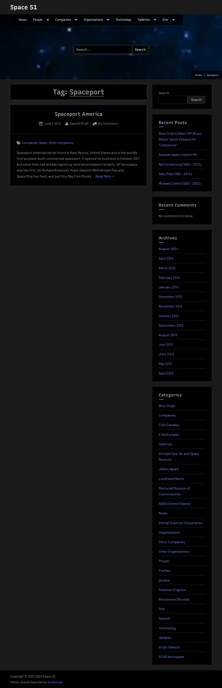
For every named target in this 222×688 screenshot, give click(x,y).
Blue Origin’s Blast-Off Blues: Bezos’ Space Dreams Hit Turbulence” (180, 139)
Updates (165, 637)
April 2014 (166, 258)
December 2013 (170, 296)
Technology (123, 19)
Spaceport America (79, 114)
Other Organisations (174, 551)
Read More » (104, 176)
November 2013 (170, 306)
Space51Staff (79, 123)
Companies (63, 19)
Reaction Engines (172, 590)
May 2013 (165, 364)
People (37, 19)
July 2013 (166, 344)
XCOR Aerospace (171, 656)
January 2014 (169, 287)
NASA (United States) (174, 503)
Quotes (164, 580)
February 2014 (169, 277)
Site (165, 19)
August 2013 (168, 335)
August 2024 (168, 249)
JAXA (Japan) (169, 469)
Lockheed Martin (171, 478)
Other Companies (61, 143)
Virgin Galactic (169, 647)
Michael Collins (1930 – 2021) (179, 183)
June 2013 (166, 354)
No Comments (108, 124)
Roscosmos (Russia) (174, 599)
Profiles (165, 570)
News (23, 19)
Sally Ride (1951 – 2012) (175, 174)
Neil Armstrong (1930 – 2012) (180, 164)
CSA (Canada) (169, 425)
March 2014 (167, 268)
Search (164, 93)
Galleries (144, 19)
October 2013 (169, 316)
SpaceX (164, 618)
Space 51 (23, 7)
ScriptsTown (55, 682)
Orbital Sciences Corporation (180, 523)
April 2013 (166, 373)
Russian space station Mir (178, 154)
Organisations (93, 19)
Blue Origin (167, 406)
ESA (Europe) (169, 434)
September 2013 (171, 325)
